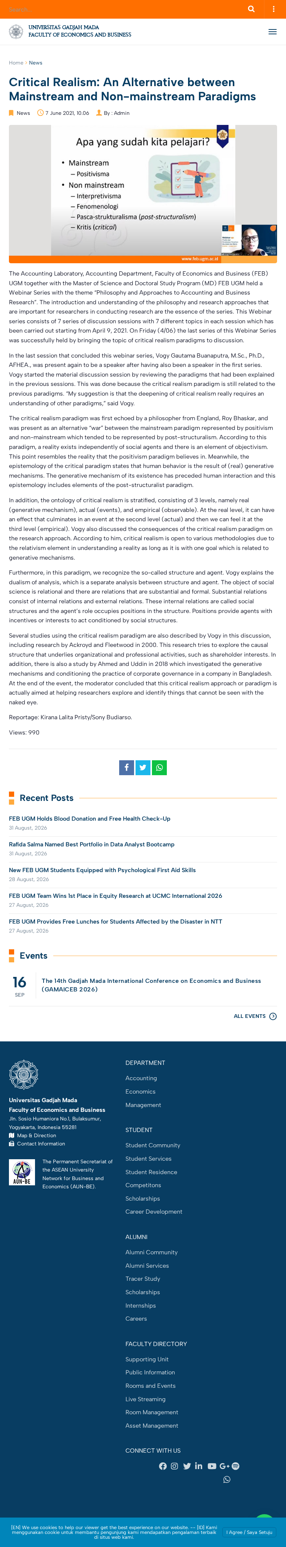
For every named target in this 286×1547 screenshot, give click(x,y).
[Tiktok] (201, 1479)
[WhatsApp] (229, 1479)
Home (16, 63)
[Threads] (173, 1479)
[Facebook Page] (165, 1466)
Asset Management (151, 1425)
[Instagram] (177, 1466)
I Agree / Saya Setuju (249, 1532)
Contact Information (39, 1144)
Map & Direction (35, 1135)
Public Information (150, 1372)
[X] (189, 1466)
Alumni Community (151, 1252)
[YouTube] (213, 1466)
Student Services (148, 1158)
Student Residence (151, 1172)
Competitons (143, 1185)
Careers (136, 1318)
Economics (140, 1091)
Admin (122, 113)
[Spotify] (238, 1466)
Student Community (152, 1145)
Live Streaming (145, 1399)
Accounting (141, 1078)
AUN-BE (82, 1186)
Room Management (151, 1412)
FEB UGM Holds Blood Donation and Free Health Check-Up (90, 818)
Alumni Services (147, 1265)
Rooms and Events (150, 1385)
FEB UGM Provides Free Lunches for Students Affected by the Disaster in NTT (115, 921)
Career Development (153, 1211)
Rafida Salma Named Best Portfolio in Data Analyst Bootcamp (92, 844)
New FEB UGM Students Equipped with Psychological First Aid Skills (102, 870)
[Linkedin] (201, 1466)
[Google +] (225, 1466)
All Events (250, 1016)
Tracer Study (142, 1278)
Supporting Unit (147, 1359)
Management (143, 1105)
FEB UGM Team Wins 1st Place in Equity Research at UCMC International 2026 (115, 895)
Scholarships (142, 1198)
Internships (140, 1305)
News (35, 63)
